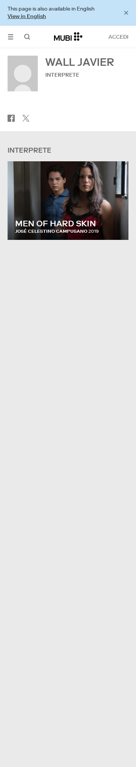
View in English (27, 16)
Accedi (118, 36)
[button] (10, 37)
